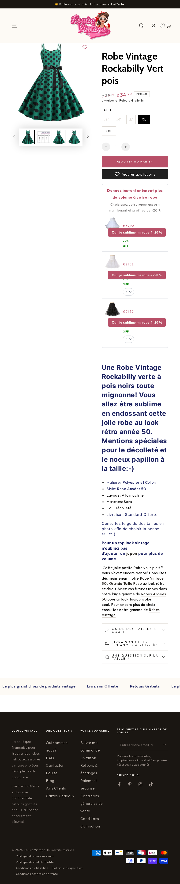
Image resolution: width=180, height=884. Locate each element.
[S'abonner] (165, 745)
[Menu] (14, 26)
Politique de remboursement (36, 856)
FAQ (50, 758)
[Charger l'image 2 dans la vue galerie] (43, 137)
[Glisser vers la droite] (87, 137)
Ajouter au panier (135, 161)
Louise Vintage (34, 850)
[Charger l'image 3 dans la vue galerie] (59, 137)
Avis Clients (56, 788)
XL (144, 119)
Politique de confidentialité (35, 862)
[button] (141, 26)
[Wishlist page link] (162, 25)
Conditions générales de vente (91, 803)
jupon (131, 553)
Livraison (88, 758)
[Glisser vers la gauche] (14, 137)
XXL (108, 131)
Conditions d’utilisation (32, 868)
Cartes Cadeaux (60, 795)
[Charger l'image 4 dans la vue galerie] (74, 137)
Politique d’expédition (67, 868)
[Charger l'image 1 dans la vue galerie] (28, 137)
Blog (50, 780)
